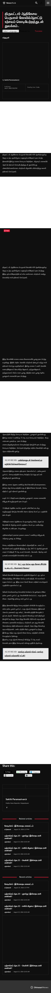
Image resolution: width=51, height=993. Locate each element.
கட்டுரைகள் (7, 829)
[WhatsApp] (18, 94)
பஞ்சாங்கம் (7, 842)
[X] (12, 94)
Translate (38, 31)
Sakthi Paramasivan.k (11, 80)
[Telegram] (24, 94)
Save (30, 95)
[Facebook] (6, 94)
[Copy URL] (35, 94)
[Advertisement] (25, 127)
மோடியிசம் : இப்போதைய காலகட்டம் (18, 826)
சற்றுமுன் (5, 38)
